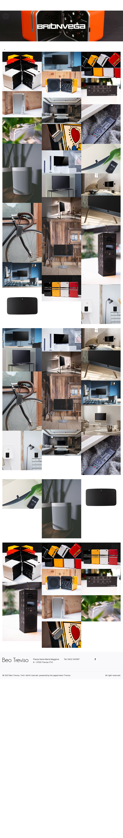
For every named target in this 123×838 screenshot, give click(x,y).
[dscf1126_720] (61, 608)
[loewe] (101, 210)
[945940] (101, 420)
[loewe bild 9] (61, 208)
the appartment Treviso (60, 675)
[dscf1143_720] (61, 288)
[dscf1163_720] (22, 562)
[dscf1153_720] (61, 556)
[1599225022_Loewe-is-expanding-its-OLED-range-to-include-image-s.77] (22, 275)
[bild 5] (61, 247)
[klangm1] (22, 232)
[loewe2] (101, 455)
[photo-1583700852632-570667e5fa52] (61, 443)
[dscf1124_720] (101, 608)
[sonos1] (22, 173)
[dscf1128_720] (101, 255)
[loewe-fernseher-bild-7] (61, 339)
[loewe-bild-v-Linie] (22, 338)
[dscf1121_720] (61, 634)
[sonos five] (22, 494)
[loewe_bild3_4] (61, 185)
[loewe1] (101, 304)
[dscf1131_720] (101, 582)
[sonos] (22, 302)
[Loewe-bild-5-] (101, 184)
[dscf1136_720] (61, 582)
